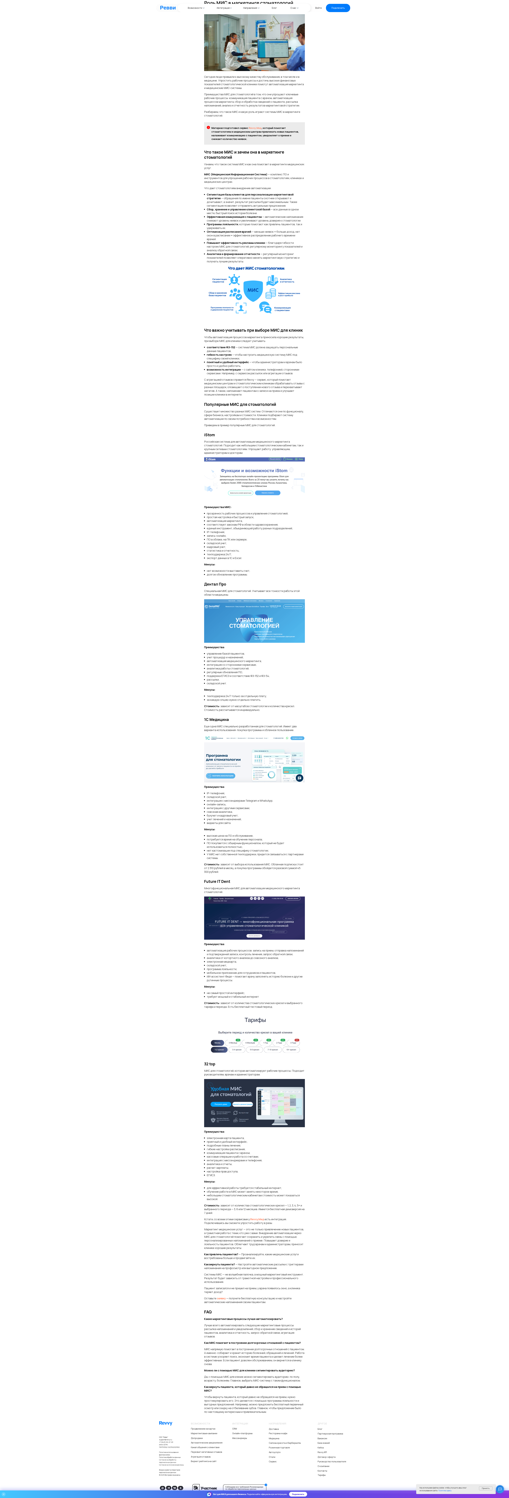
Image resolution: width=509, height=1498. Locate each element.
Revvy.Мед (255, 128)
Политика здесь (444, 1490)
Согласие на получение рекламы (171, 1465)
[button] (338, 8)
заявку (221, 1298)
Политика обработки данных (170, 1457)
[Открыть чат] (500, 1489)
